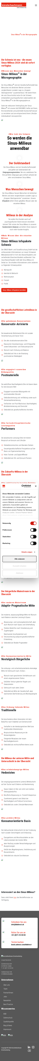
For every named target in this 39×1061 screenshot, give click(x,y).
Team (5, 989)
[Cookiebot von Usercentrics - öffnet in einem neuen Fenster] (23, 486)
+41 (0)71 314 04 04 (18, 935)
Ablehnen (19, 573)
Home (7, 35)
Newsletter (7, 1000)
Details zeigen (27, 552)
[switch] (33, 530)
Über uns (6, 985)
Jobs (5, 997)
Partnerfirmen (8, 993)
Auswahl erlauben (19, 566)
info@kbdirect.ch (17, 925)
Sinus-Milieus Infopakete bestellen (14, 290)
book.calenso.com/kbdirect (21, 945)
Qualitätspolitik (8, 1022)
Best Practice (8, 1004)
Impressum (7, 1029)
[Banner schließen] (36, 486)
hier (15, 897)
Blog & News (7, 1025)
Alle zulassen (20, 559)
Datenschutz (7, 1018)
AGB (4, 1014)
